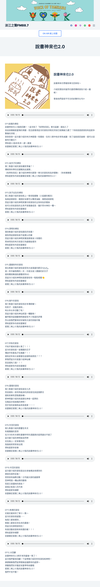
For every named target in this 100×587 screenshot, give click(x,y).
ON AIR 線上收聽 (50, 33)
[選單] (94, 25)
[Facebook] (71, 25)
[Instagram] (76, 25)
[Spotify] (85, 25)
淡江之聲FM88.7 (17, 25)
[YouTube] (89, 25)
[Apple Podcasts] (80, 25)
